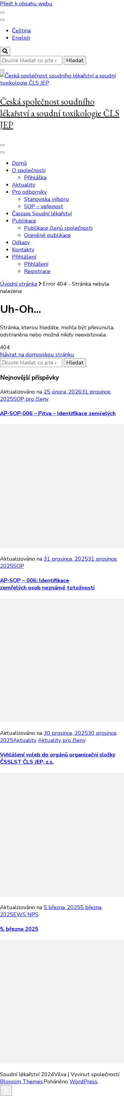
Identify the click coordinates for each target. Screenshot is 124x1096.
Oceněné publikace (47, 235)
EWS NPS (26, 914)
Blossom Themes (21, 1081)
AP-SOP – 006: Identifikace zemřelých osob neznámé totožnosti (47, 584)
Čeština (21, 30)
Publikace (24, 220)
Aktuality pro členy (61, 740)
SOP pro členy (30, 399)
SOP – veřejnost (43, 206)
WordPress (83, 1081)
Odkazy (21, 242)
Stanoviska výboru (46, 199)
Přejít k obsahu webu (26, 3)
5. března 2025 (19, 929)
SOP (18, 566)
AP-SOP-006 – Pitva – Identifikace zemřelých (58, 413)
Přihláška (35, 177)
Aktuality (23, 184)
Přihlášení (24, 256)
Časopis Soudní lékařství (42, 213)
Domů (19, 163)
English (21, 37)
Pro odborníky (29, 192)
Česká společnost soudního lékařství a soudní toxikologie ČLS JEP (59, 113)
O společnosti (28, 170)
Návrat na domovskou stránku (37, 354)
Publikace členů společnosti (58, 228)
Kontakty (23, 249)
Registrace (37, 271)
